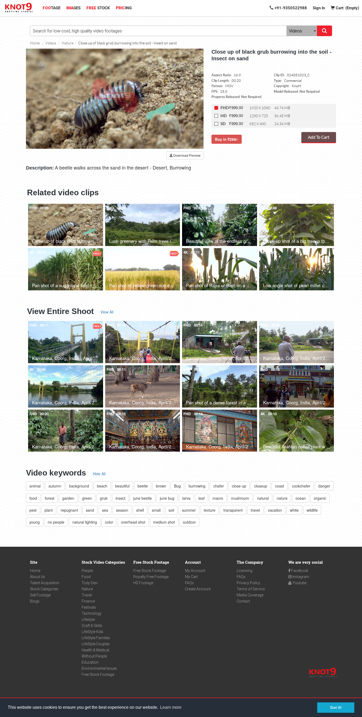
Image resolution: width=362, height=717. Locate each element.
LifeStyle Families (96, 638)
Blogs (34, 601)
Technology (91, 613)
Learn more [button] (171, 707)
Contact (243, 601)
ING (124, 8)
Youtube (299, 583)
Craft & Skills (92, 625)
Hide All (99, 473)
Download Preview (187, 155)
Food (86, 577)
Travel (87, 595)
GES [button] (73, 8)
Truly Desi (90, 583)
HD (223, 115)
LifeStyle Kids (92, 632)
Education (90, 662)
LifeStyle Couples (96, 644)
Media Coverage (250, 595)
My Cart (191, 577)
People (87, 570)
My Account (195, 570)
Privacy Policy (248, 583)
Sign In (319, 8)
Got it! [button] (336, 707)
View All (106, 312)
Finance (88, 601)
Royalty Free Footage (151, 577)
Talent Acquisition (44, 583)
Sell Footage (40, 595)
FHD (224, 108)
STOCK (98, 8)
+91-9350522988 (290, 8)
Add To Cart (318, 136)
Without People (94, 656)
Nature (87, 589)
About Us (37, 577)
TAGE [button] (51, 8)
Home (35, 570)
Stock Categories (44, 589)
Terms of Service (251, 589)
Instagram (300, 577)
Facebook (299, 570)
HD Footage (143, 583)
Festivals (89, 607)
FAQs (189, 583)
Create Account (198, 589)
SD (223, 123)
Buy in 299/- (226, 139)
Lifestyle (88, 619)
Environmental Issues (99, 668)
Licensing (244, 570)
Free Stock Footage (98, 674)
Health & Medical (95, 650)
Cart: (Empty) (347, 8)
